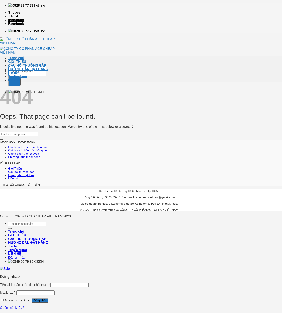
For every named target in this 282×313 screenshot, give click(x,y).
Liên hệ (13, 178)
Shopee (14, 12)
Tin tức (13, 73)
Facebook (16, 23)
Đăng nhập (40, 300)
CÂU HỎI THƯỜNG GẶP (27, 65)
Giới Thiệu (15, 168)
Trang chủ (16, 58)
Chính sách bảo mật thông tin (27, 150)
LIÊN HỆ (14, 80)
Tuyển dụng (17, 76)
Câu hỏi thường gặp (21, 171)
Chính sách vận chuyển (23, 153)
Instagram (16, 20)
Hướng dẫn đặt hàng (22, 175)
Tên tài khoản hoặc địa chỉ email (25, 285)
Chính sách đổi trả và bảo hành (28, 147)
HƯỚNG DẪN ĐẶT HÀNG (28, 69)
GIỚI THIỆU (17, 61)
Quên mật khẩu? (12, 307)
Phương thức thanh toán (24, 157)
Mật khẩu (7, 292)
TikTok (13, 16)
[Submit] (1, 139)
